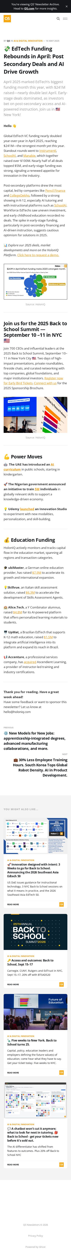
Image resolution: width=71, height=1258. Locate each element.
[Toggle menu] (65, 18)
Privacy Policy (35, 1235)
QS (8, 40)
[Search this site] (58, 18)
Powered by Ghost (35, 1246)
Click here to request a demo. (38, 255)
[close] (67, 6)
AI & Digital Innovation (28, 40)
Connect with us (45, 383)
